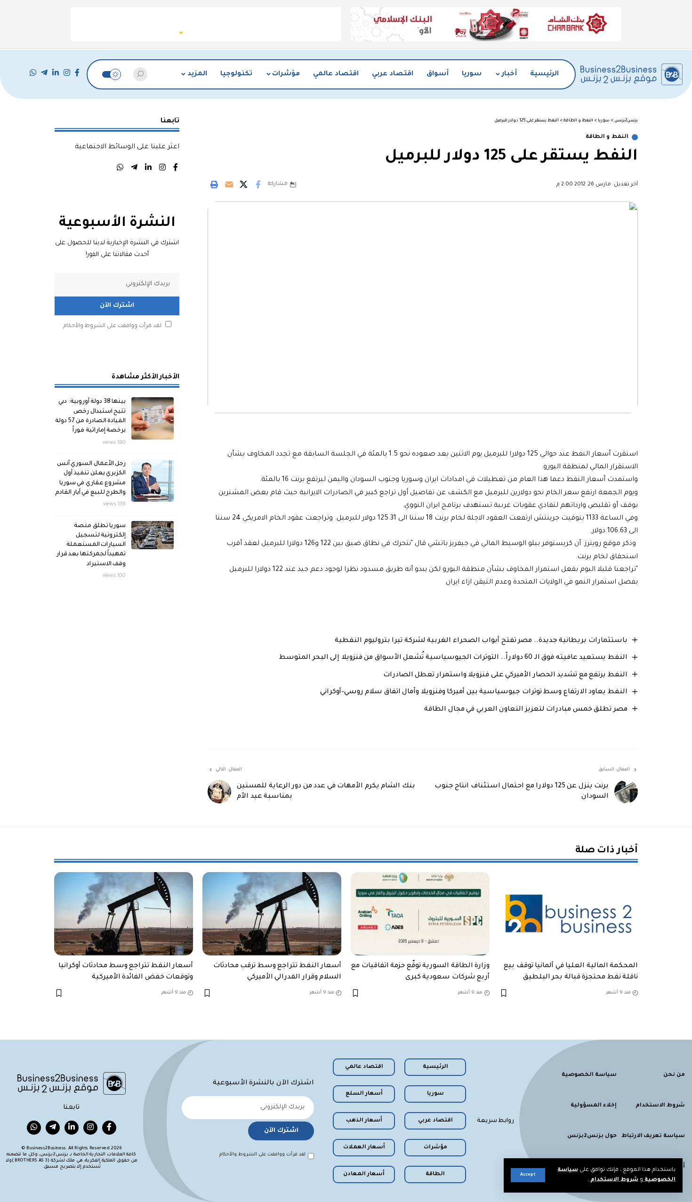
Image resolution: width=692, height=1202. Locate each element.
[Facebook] (77, 72)
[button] (528, 1175)
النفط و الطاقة (607, 137)
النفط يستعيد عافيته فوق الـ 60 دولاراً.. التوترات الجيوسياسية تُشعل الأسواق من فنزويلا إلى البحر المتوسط (453, 658)
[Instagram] (66, 72)
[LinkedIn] (55, 72)
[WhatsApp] (33, 72)
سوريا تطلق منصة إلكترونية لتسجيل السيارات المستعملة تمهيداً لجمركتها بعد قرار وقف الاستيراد (91, 544)
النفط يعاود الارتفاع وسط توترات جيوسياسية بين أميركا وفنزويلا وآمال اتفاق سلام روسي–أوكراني (474, 692)
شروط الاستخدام (613, 1180)
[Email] (228, 184)
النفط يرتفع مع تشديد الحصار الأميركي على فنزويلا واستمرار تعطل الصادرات (505, 675)
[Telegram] (44, 72)
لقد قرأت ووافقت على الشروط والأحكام (112, 326)
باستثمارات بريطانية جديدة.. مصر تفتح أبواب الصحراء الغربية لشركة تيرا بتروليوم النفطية (481, 641)
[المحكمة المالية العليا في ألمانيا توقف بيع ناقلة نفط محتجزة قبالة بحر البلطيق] (568, 913)
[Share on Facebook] (258, 184)
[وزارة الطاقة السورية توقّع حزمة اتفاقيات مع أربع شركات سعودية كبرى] (420, 913)
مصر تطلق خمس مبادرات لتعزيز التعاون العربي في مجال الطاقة (526, 709)
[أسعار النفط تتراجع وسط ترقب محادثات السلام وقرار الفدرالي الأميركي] (271, 913)
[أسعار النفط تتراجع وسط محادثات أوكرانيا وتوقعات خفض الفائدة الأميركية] (123, 913)
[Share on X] (243, 184)
